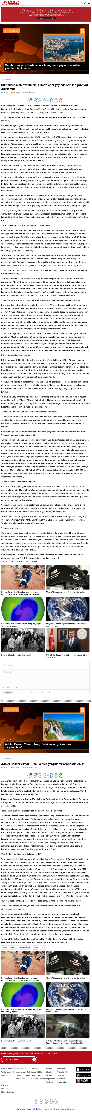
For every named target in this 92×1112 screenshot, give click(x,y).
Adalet (5, 947)
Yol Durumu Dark (7, 1072)
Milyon (35, 947)
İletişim (28, 1109)
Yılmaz (34, 562)
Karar (13, 947)
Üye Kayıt (5, 1089)
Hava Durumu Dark (8, 1068)
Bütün (5, 562)
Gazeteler (61, 1079)
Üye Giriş (4, 1085)
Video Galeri (62, 1072)
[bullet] (35, 692)
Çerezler (46, 1109)
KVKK (52, 1109)
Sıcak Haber (62, 1082)
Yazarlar (60, 1075)
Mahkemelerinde (24, 947)
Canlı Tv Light (6, 1075)
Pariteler (49, 1082)
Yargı (43, 947)
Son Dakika (20, 1079)
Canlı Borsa (35, 1068)
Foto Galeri (61, 1068)
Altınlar (49, 1068)
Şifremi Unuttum (7, 1092)
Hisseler (49, 1075)
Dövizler (49, 1072)
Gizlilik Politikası (37, 1109)
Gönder (8, 692)
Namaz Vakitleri (37, 1072)
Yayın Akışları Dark (23, 1072)
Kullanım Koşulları (61, 1109)
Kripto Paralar (51, 1079)
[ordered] (32, 692)
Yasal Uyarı (71, 1109)
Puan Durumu (36, 1075)
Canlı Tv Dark (21, 1068)
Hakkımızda (21, 1109)
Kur (12, 562)
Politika (19, 562)
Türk (27, 562)
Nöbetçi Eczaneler (23, 1075)
